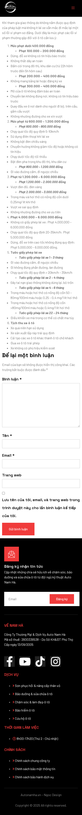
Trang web (11, 475)
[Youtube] (25, 661)
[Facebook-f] (9, 661)
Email (8, 455)
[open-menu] (71, 8)
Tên (7, 435)
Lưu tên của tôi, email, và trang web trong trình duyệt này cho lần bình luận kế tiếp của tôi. (41, 507)
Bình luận (12, 379)
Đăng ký (62, 599)
